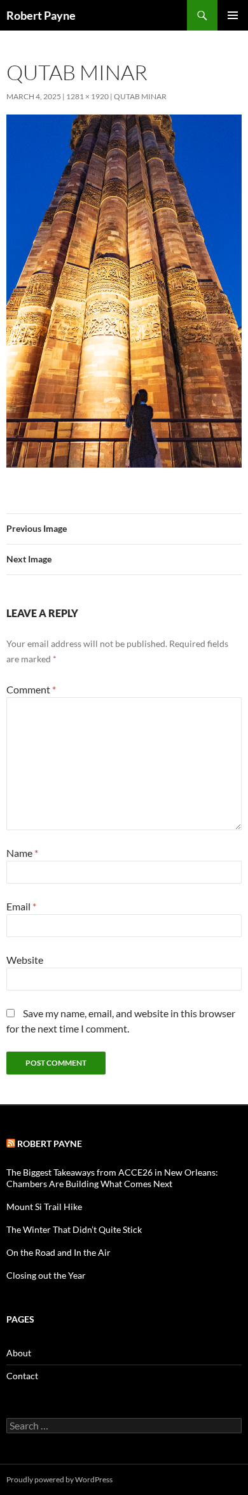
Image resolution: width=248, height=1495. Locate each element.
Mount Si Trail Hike (44, 1206)
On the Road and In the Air (58, 1252)
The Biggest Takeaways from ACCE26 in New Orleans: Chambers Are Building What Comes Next (112, 1178)
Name (22, 853)
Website (24, 960)
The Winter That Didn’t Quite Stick (74, 1229)
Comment (31, 689)
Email (21, 906)
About (18, 1352)
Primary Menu (232, 15)
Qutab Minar (140, 96)
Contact (22, 1375)
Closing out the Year (46, 1275)
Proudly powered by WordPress (59, 1479)
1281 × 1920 (87, 96)
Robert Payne (41, 15)
